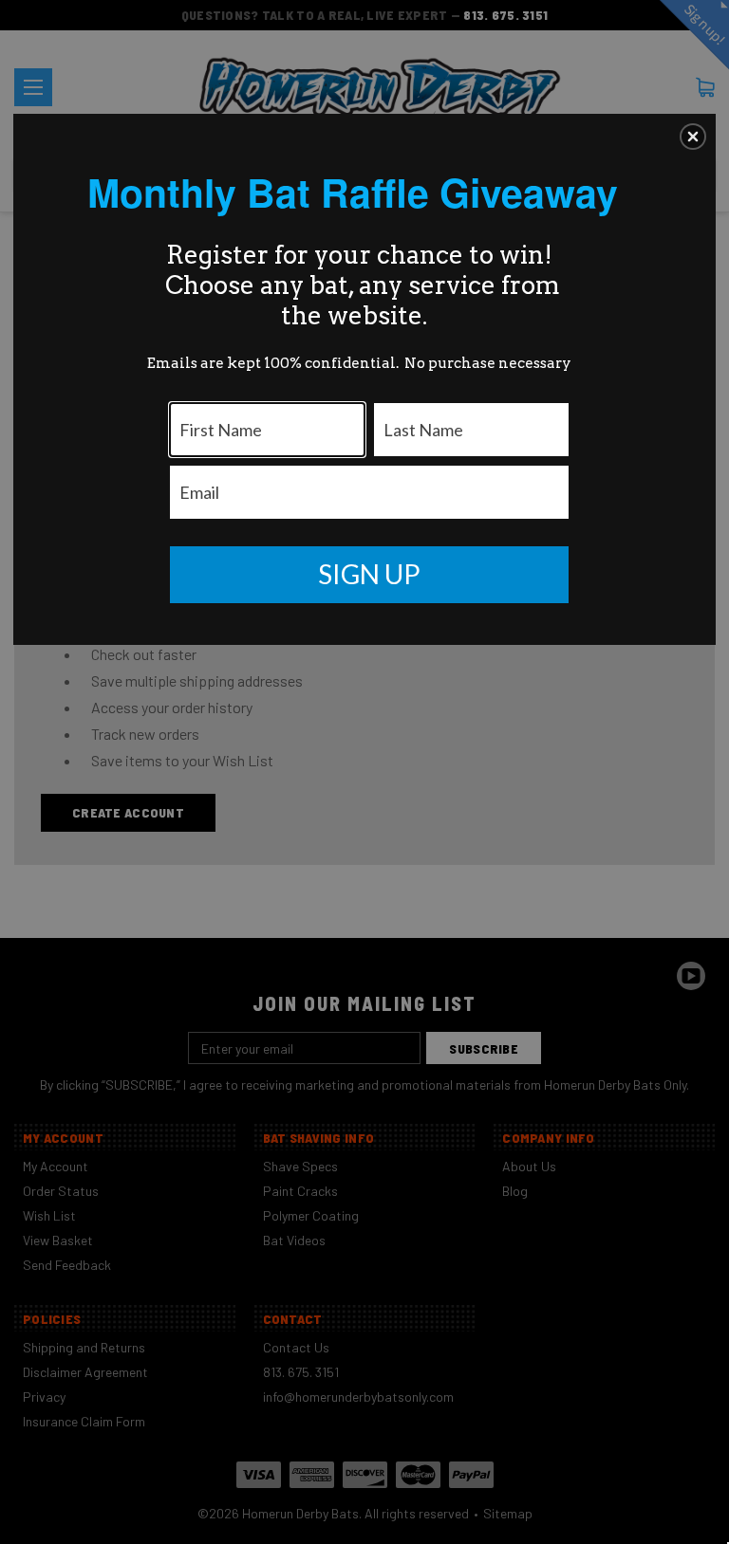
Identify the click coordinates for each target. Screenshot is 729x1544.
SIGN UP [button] (369, 574)
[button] (693, 136)
